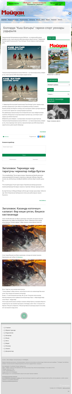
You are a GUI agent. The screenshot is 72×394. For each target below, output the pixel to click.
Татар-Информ (43, 131)
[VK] (69, 13)
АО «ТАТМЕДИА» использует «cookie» (11, 378)
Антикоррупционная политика (9, 376)
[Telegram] (44, 136)
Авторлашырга (12, 159)
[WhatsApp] (42, 136)
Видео (48, 19)
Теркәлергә (35, 159)
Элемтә (60, 19)
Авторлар (32, 19)
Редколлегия (24, 19)
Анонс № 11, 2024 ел (53, 74)
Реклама (53, 19)
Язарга (24, 155)
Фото (43, 19)
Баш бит (4, 19)
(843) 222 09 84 (66, 388)
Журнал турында (13, 19)
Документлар (10, 351)
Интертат (20, 257)
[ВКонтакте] (38, 136)
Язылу (38, 19)
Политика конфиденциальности (10, 381)
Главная (8, 327)
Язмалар (6, 136)
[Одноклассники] (40, 136)
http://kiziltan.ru (42, 200)
